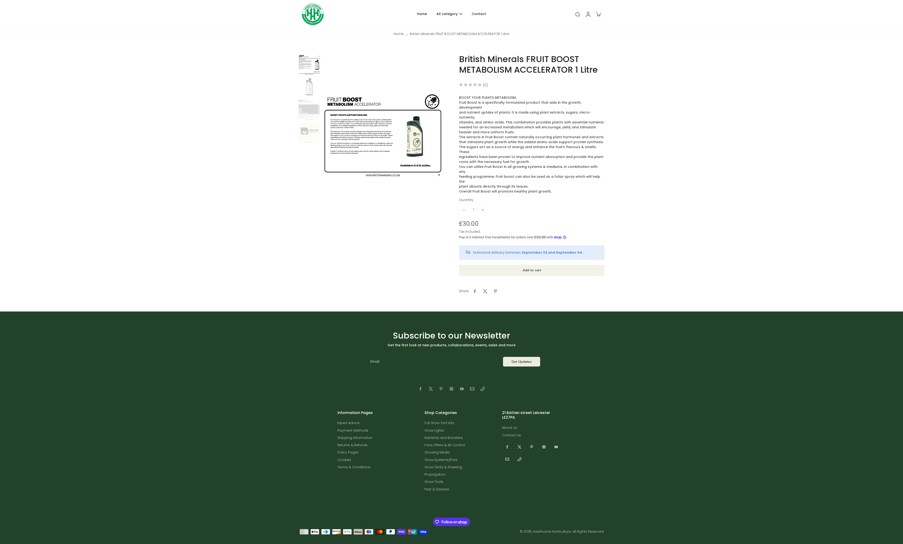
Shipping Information (354, 438)
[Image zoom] (383, 135)
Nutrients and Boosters (443, 438)
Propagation (435, 474)
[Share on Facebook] (475, 291)
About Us (509, 428)
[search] (577, 14)
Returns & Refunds (352, 445)
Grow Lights (434, 430)
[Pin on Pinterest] (495, 291)
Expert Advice (348, 423)
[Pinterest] (441, 389)
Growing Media (437, 452)
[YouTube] (462, 389)
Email (374, 361)
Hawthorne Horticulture (552, 531)
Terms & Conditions (353, 467)
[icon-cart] (598, 14)
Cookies (344, 460)
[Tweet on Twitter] (485, 291)
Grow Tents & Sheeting (443, 467)
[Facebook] (420, 389)
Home (399, 34)
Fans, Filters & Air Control (444, 445)
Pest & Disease (436, 489)
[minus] (464, 210)
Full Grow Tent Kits (439, 423)
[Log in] (588, 14)
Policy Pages (348, 452)
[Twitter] (431, 389)
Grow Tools (433, 482)
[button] (531, 270)
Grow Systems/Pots (440, 460)
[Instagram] (451, 389)
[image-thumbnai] (309, 64)
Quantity (466, 199)
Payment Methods (352, 430)
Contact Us (511, 435)
